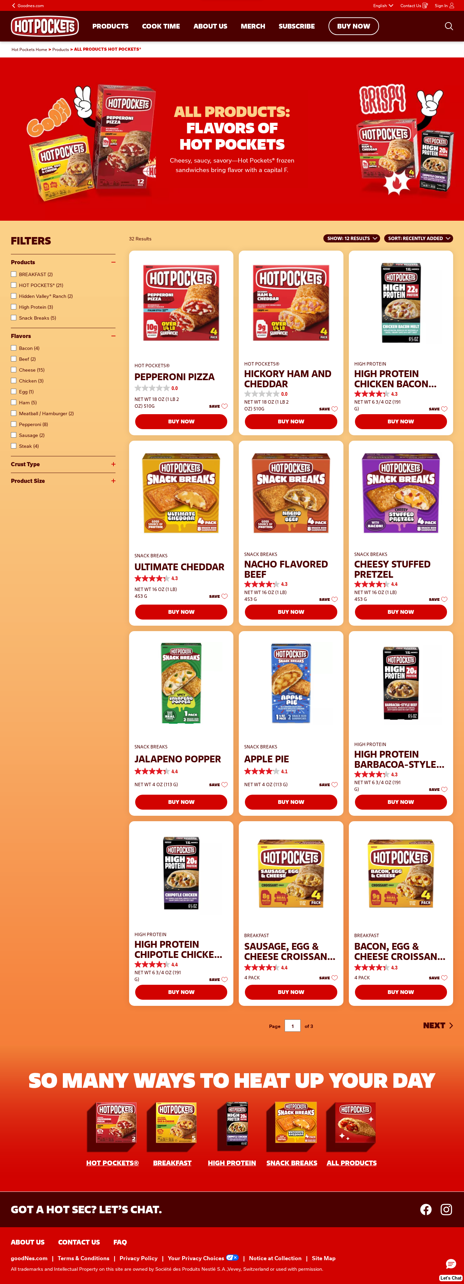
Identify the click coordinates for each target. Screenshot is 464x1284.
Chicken (31, 380)
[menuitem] (110, 26)
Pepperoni (33, 424)
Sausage (31, 435)
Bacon (29, 348)
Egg (26, 391)
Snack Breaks (37, 318)
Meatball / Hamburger (46, 413)
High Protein (36, 307)
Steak (29, 446)
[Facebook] (429, 1209)
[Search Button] (449, 26)
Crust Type (25, 464)
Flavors (21, 336)
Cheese (31, 370)
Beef (27, 359)
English (380, 5)
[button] (216, 406)
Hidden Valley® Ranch (46, 296)
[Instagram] (446, 1209)
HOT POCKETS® (41, 285)
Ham (28, 402)
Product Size (28, 481)
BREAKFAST (36, 274)
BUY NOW (353, 26)
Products (23, 262)
